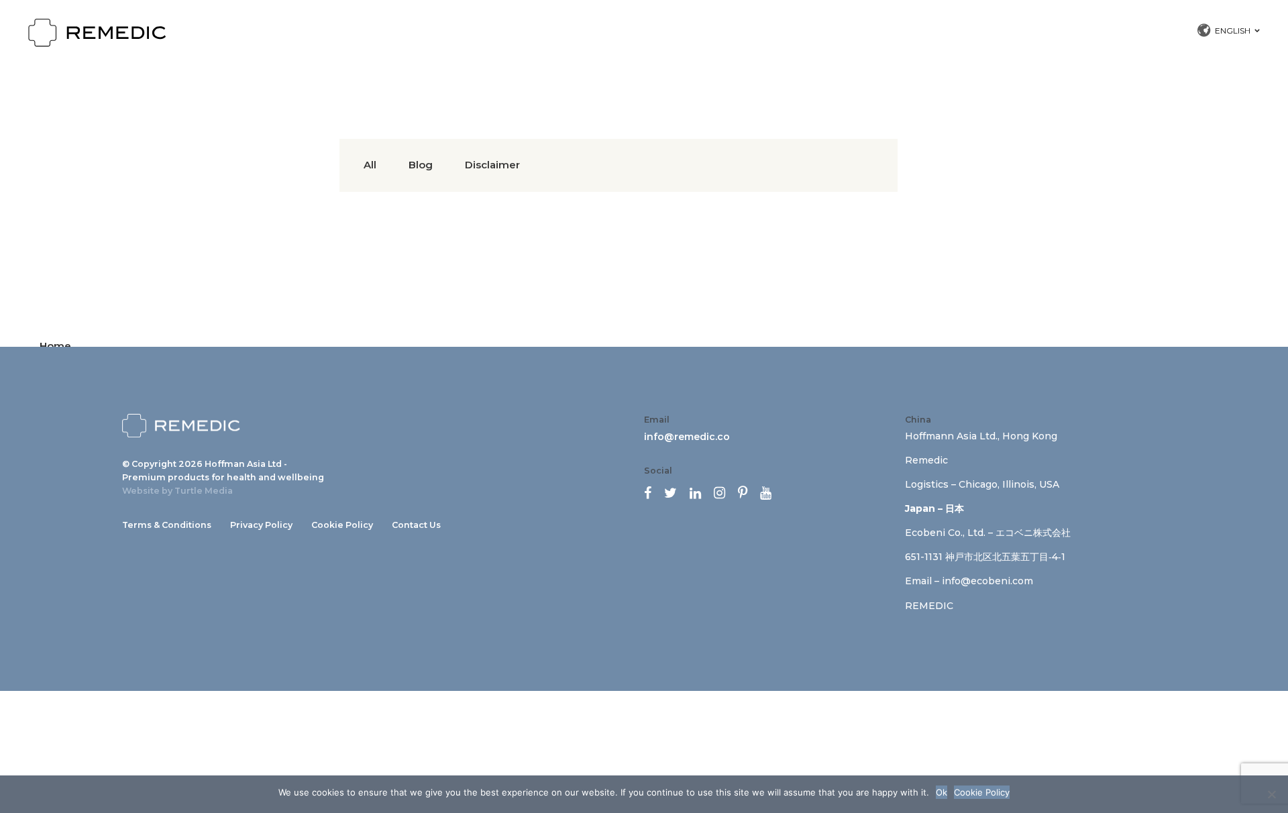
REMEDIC (929, 606)
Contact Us (416, 525)
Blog (421, 164)
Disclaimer (492, 164)
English (1232, 30)
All (370, 164)
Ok (941, 792)
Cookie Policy (342, 525)
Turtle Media (203, 491)
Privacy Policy (261, 525)
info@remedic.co (687, 437)
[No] (1271, 794)
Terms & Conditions (166, 525)
